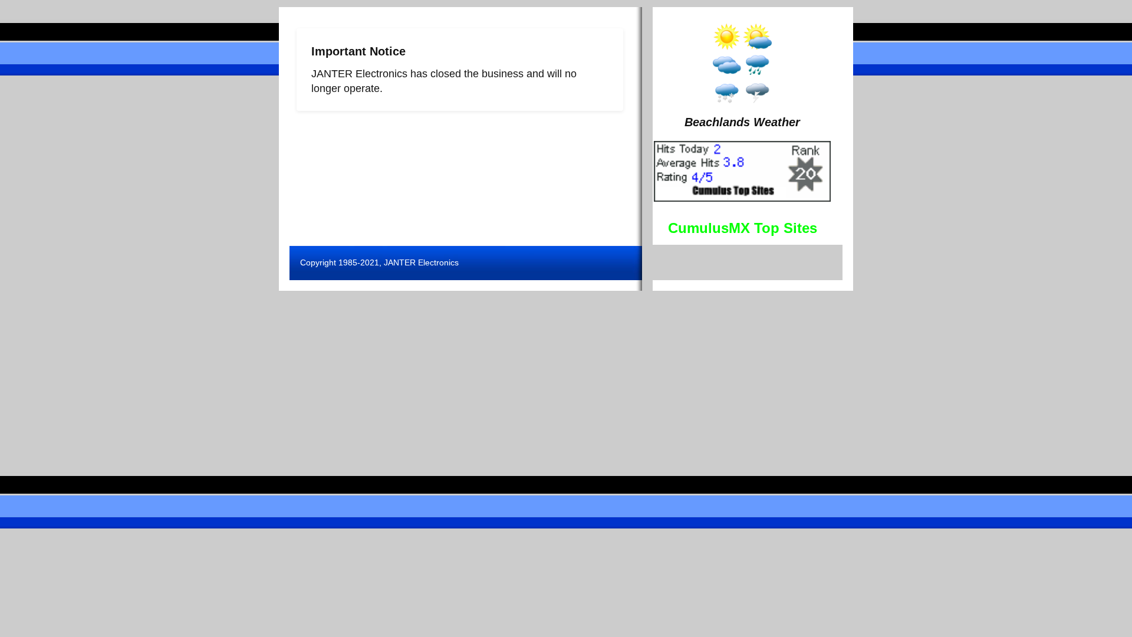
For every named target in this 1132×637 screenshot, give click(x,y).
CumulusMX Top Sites (742, 228)
